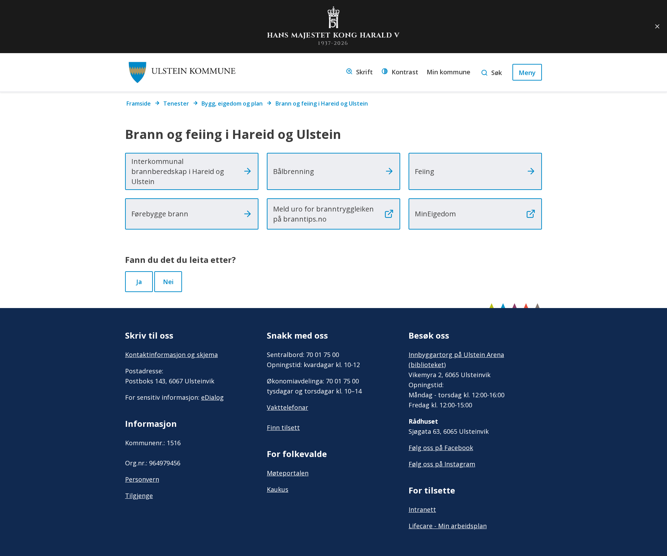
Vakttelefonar (287, 407)
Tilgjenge (139, 495)
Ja (139, 281)
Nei (168, 281)
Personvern (142, 479)
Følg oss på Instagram (442, 464)
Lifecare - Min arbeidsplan (448, 526)
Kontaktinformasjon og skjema (171, 354)
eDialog (212, 397)
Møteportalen (287, 473)
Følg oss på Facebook (441, 447)
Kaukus (277, 489)
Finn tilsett (283, 427)
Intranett (422, 509)
